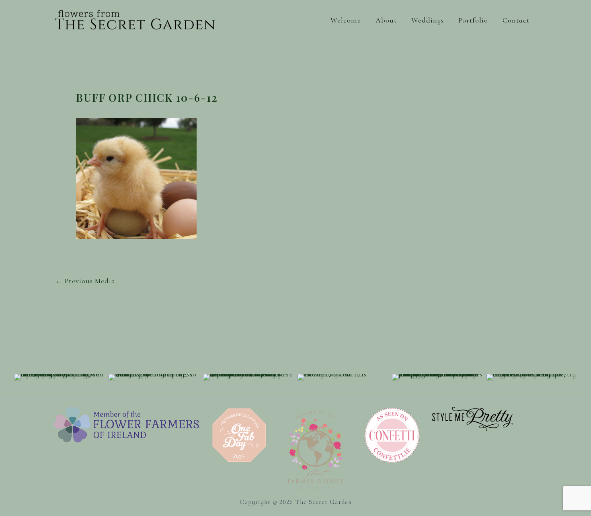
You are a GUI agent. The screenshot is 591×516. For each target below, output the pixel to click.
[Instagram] (511, 331)
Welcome (345, 20)
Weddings (427, 20)
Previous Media (85, 280)
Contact (516, 20)
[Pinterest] (530, 331)
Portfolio (473, 20)
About (386, 20)
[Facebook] (492, 331)
